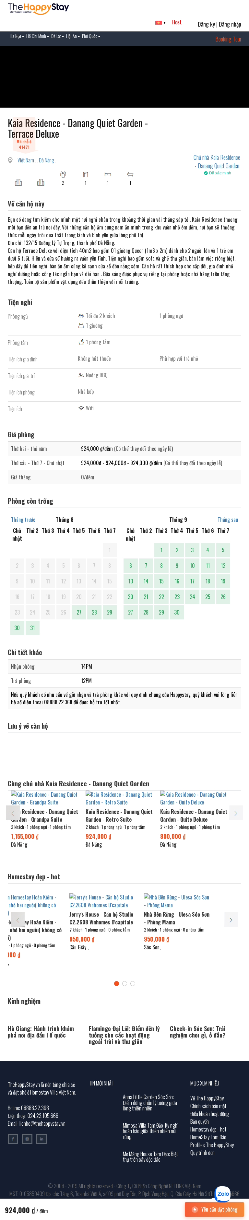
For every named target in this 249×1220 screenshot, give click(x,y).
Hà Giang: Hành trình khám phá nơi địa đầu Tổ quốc (41, 1031)
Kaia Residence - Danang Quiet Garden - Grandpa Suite (44, 815)
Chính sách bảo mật (208, 1106)
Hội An (71, 35)
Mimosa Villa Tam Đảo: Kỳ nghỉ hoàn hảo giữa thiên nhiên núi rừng (150, 1131)
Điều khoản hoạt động (209, 1114)
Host (177, 22)
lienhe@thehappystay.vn (42, 1123)
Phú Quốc (89, 35)
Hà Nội (15, 35)
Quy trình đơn (202, 1152)
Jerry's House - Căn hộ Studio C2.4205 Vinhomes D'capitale (127, 918)
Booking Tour (228, 39)
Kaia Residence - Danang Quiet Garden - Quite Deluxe (193, 815)
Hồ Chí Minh (36, 35)
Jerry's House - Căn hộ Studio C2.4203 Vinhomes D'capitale (202, 918)
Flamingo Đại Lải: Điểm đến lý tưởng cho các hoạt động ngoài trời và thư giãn (124, 1035)
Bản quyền (199, 1121)
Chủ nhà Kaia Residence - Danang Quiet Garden (217, 161)
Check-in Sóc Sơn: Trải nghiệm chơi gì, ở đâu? (198, 1031)
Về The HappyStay (207, 1098)
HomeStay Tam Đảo (208, 1137)
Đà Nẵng (47, 160)
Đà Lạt (56, 35)
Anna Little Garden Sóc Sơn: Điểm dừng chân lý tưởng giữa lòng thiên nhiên (150, 1102)
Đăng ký (206, 24)
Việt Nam (26, 160)
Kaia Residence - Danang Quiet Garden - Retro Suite (119, 815)
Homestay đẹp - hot (208, 1129)
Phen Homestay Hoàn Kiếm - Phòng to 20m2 (51, 918)
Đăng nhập (230, 24)
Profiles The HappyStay (212, 1145)
